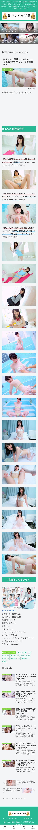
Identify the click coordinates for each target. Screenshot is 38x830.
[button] (34, 477)
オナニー (28, 652)
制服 (29, 655)
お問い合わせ (28, 818)
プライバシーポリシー (10, 818)
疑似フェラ (26, 658)
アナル (21, 652)
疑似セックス (16, 658)
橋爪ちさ (6, 658)
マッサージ (15, 655)
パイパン (6, 655)
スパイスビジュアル (9, 652)
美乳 (5, 661)
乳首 (23, 655)
